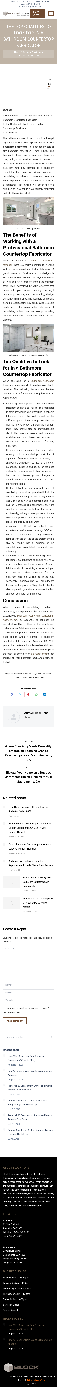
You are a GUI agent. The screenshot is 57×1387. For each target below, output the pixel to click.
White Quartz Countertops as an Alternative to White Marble (38, 902)
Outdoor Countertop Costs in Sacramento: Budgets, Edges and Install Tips (28, 1102)
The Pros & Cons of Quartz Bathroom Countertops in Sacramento (37, 882)
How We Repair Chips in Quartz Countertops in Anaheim (30, 1073)
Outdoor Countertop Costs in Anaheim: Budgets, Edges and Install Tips (31, 1132)
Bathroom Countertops (22, 674)
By (42, 674)
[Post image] (4, 807)
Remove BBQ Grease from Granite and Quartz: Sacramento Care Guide (30, 1088)
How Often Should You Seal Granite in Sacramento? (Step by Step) (26, 1058)
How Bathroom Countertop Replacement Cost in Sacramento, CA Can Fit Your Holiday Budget (30, 828)
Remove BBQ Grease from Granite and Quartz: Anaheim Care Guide (30, 1117)
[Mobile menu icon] (51, 13)
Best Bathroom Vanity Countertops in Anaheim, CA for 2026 (28, 809)
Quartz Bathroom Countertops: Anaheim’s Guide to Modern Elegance (30, 846)
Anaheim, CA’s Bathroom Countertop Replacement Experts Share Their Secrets (31, 863)
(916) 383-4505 (36, 7)
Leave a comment (37, 677)
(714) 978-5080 (34, 4)
